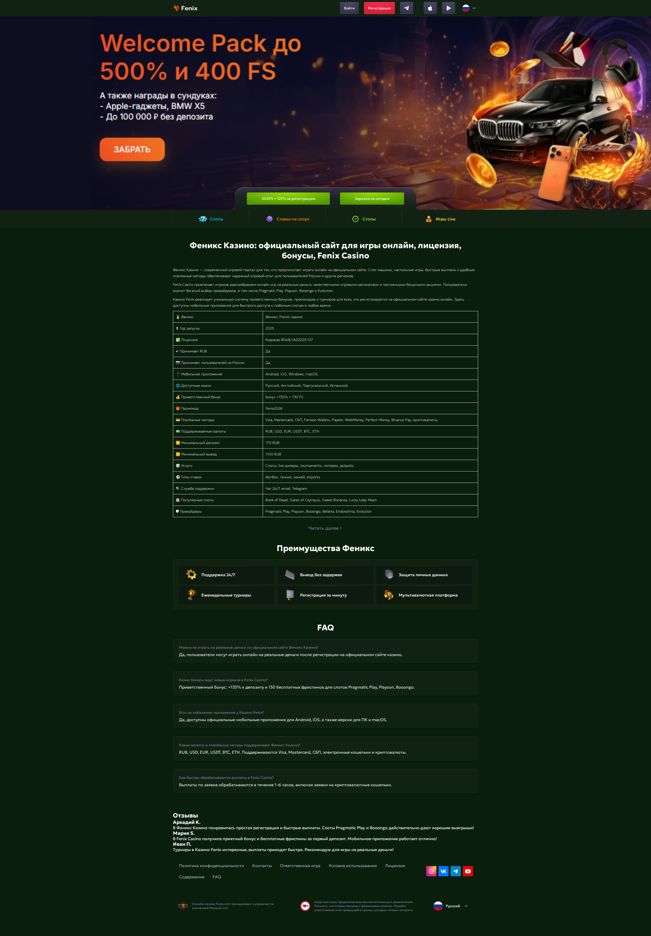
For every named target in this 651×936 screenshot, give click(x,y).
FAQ (217, 876)
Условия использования (353, 865)
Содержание (191, 876)
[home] (186, 8)
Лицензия (395, 865)
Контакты (262, 865)
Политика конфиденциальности (211, 865)
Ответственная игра (300, 865)
